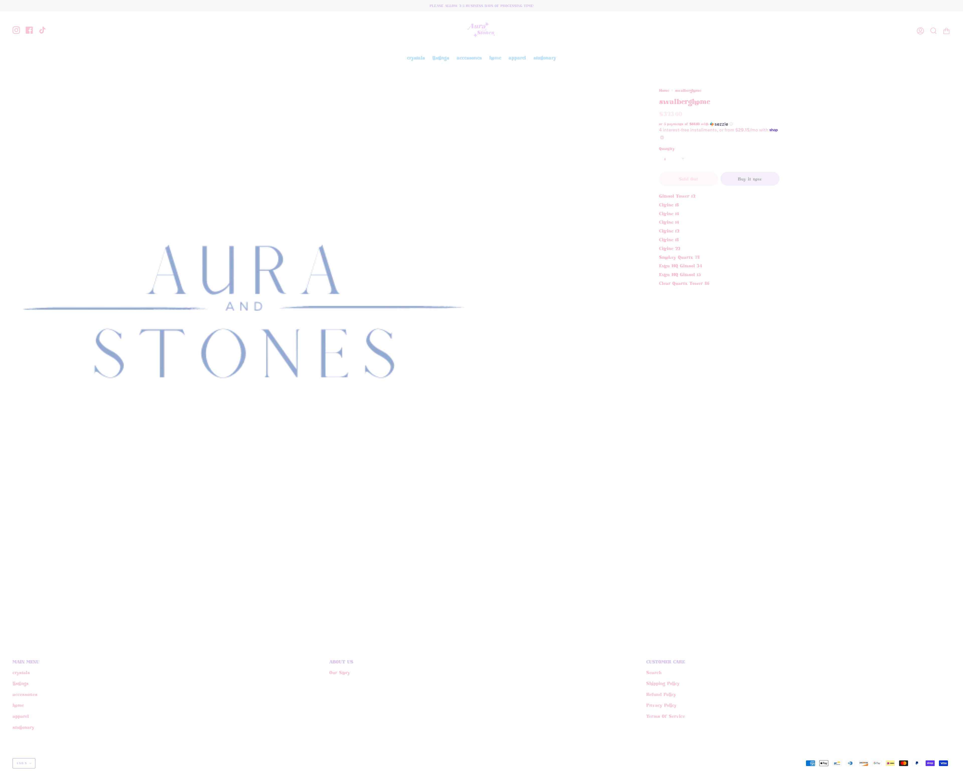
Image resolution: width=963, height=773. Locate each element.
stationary (23, 727)
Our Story (339, 672)
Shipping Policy (663, 683)
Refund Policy (661, 694)
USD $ (22, 763)
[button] (710, 123)
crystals (21, 672)
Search (654, 672)
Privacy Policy (661, 705)
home (18, 705)
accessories (25, 694)
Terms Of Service (665, 716)
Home (664, 90)
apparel (21, 716)
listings (21, 683)
